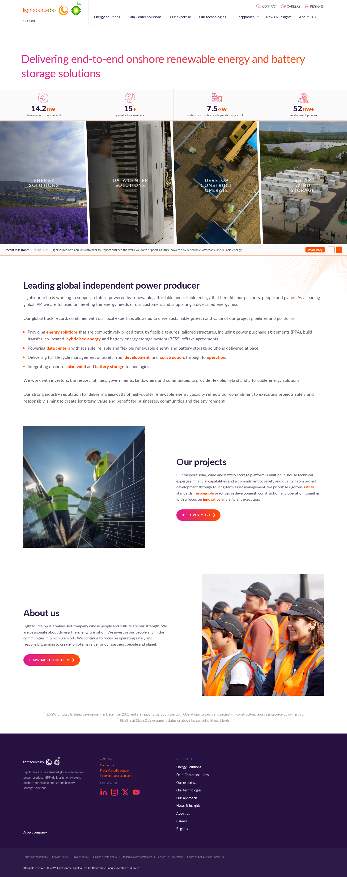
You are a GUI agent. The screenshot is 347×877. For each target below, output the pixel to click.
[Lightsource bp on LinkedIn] (103, 792)
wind (81, 366)
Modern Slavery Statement (137, 856)
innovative (211, 499)
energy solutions (62, 332)
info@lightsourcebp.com (116, 775)
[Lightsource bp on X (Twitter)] (125, 792)
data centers (58, 348)
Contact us (107, 765)
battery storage (109, 366)
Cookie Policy (60, 856)
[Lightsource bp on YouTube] (136, 792)
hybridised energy (83, 339)
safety (309, 487)
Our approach (244, 17)
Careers (181, 821)
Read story (315, 250)
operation (216, 357)
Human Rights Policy (105, 856)
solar (70, 366)
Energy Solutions (188, 767)
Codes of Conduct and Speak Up (205, 856)
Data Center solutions (144, 17)
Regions (182, 828)
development (137, 357)
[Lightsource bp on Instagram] (114, 792)
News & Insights (279, 17)
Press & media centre (114, 770)
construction (172, 357)
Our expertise (180, 17)
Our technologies (212, 17)
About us (306, 17)
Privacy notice (80, 856)
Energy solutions (107, 17)
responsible (204, 493)
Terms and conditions (35, 856)
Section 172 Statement (170, 856)
